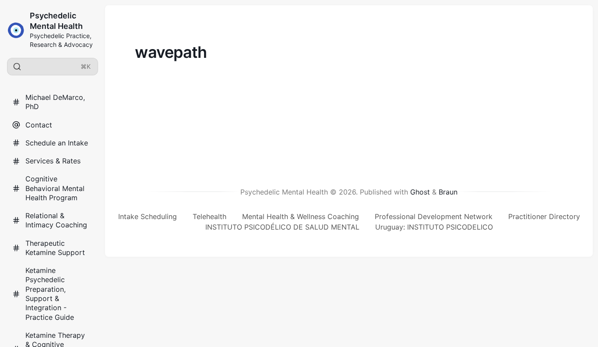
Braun (448, 192)
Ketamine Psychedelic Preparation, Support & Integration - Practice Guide (49, 293)
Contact (38, 124)
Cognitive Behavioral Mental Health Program (54, 188)
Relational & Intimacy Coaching (56, 220)
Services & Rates (53, 160)
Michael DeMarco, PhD (55, 102)
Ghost (420, 192)
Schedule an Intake (56, 142)
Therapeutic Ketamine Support (55, 248)
